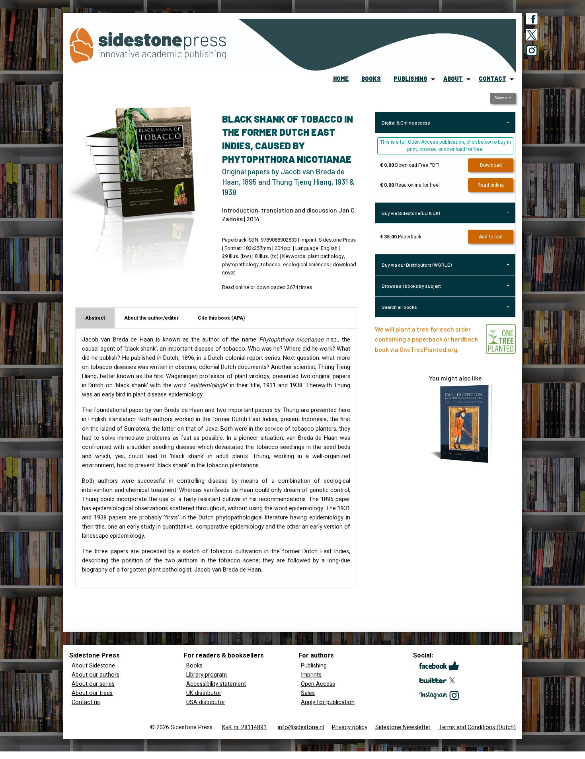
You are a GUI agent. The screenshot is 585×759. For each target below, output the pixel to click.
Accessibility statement (216, 684)
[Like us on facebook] (532, 20)
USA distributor (205, 702)
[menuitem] (341, 79)
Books (194, 665)
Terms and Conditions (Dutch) (477, 727)
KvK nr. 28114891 (244, 727)
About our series (93, 684)
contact (492, 78)
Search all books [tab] (399, 307)
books (371, 78)
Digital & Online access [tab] (406, 122)
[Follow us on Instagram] (532, 52)
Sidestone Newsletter (403, 727)
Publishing (314, 665)
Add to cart (491, 236)
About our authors (95, 675)
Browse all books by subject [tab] (411, 286)
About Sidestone (93, 665)
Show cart (502, 98)
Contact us (86, 702)
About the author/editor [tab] (151, 318)
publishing (410, 78)
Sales (308, 693)
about (453, 78)
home (341, 78)
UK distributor (203, 693)
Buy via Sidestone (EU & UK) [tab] (411, 213)
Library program (206, 675)
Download (491, 165)
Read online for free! (410, 185)
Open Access (318, 684)
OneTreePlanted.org (428, 349)
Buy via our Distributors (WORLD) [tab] (417, 264)
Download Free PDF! (409, 165)
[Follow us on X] (532, 36)
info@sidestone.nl (301, 727)
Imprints (311, 675)
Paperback (400, 236)
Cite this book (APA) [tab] (221, 318)
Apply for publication (328, 702)
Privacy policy (349, 727)
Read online (491, 185)
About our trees (92, 693)
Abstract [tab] (95, 318)
